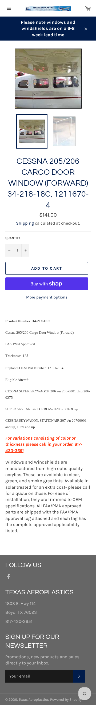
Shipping (25, 223)
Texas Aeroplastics (34, 700)
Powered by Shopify (66, 700)
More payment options (46, 297)
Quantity (12, 238)
